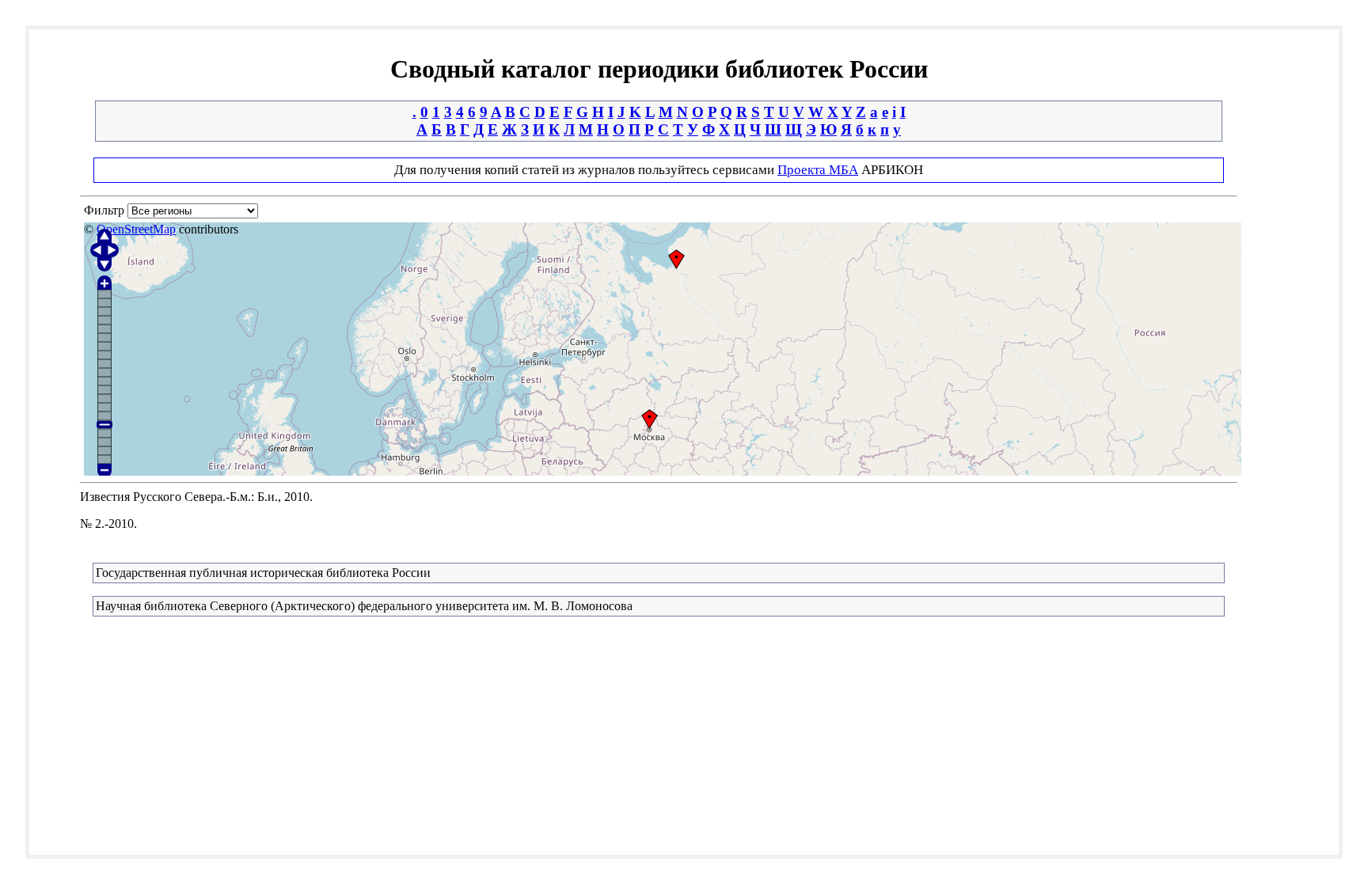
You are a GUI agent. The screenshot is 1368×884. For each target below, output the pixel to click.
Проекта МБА (817, 169)
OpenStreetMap (136, 229)
